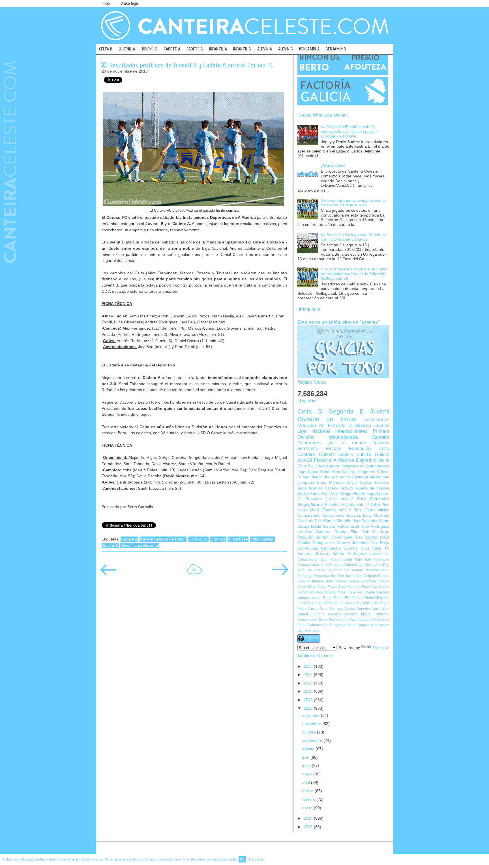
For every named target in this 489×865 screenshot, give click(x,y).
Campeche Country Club (345, 548)
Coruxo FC (198, 539)
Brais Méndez (330, 482)
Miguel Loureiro (311, 614)
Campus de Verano (331, 543)
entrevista (307, 448)
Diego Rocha (328, 620)
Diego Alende (353, 493)
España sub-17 (355, 505)
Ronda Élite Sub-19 (354, 532)
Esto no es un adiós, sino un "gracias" (338, 322)
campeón (305, 482)
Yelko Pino (379, 505)
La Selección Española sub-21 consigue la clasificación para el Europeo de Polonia (349, 131)
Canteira (380, 437)
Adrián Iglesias (334, 625)
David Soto (380, 608)
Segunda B (346, 411)
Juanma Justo (322, 581)
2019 (309, 675)
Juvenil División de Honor (343, 415)
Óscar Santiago (331, 608)
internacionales (351, 431)
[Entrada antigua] (280, 573)
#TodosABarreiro (376, 598)
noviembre (312, 724)
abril (306, 783)
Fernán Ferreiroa (365, 570)
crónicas (218, 539)
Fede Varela (371, 587)
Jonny (329, 477)
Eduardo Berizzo (313, 554)
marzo (308, 791)
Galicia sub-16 (354, 454)
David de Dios (310, 521)
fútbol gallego (262, 539)
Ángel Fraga (327, 587)
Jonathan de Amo (338, 603)
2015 (309, 708)
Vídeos (383, 472)
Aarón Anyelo (380, 625)
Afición (383, 510)
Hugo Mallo (308, 510)
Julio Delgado (332, 565)
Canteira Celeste (316, 454)
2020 (309, 666)
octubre (309, 732)
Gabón (349, 565)
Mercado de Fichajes (321, 425)
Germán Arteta (308, 565)
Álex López (366, 537)
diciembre (311, 715)
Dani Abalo (330, 559)
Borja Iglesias (310, 488)
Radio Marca (309, 493)
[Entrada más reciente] (108, 573)
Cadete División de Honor (163, 539)
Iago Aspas (307, 472)
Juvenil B (110, 545)
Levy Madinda (376, 515)
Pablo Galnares (309, 625)
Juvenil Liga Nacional (140, 545)
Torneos (381, 443)
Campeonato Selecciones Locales (329, 515)
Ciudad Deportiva (358, 608)
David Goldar (323, 526)
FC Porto (353, 598)
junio (307, 766)
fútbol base (238, 539)
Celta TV (380, 548)
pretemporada (343, 437)
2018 (309, 683)
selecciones (376, 419)
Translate (380, 648)
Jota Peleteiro (365, 521)
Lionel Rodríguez (376, 620)
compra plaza (308, 598)
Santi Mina (330, 472)
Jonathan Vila (365, 543)
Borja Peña (332, 598)
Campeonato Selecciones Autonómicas (352, 466)
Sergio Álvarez (310, 505)
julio (306, 757)
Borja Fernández (373, 499)
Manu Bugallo (359, 625)
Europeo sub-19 (310, 603)
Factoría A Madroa (334, 460)
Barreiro (382, 482)
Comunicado (307, 620)
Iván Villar (331, 493)
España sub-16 (336, 510)
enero (308, 808)
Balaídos (332, 505)
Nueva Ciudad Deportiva (356, 581)
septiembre (312, 740)
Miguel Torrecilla (375, 614)
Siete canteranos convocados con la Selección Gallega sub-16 (353, 202)
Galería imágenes (358, 472)
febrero (309, 799)
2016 (309, 700)
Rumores (313, 499)
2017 (309, 691)
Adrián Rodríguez (349, 554)
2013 (309, 827)
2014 (309, 818)
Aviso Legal (256, 859)
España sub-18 (339, 570)
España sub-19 (339, 488)
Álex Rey (382, 565)
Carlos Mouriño (338, 521)
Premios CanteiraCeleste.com (362, 477)
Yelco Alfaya (306, 587)
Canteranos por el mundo (331, 443)
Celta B (309, 411)
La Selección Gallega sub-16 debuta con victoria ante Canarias (353, 237)
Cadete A (129, 539)
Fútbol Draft (348, 526)
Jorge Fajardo (351, 620)
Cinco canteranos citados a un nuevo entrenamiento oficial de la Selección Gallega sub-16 (354, 274)
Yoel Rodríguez (375, 526)
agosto (309, 749)
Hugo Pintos (364, 565)
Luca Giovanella (308, 630)
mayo (307, 774)
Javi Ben (337, 576)
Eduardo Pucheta (343, 614)
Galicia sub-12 (339, 499)
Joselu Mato (352, 559)
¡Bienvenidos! (333, 166)
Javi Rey (356, 592)
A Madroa (360, 425)
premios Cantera (314, 532)
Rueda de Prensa (372, 488)
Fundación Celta (369, 448)
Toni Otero (364, 510)
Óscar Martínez (349, 587)
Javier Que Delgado (361, 576)
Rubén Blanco (310, 477)
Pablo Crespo (308, 608)
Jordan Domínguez (334, 537)
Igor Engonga (318, 576)
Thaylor (383, 581)
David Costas (359, 482)
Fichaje (333, 448)
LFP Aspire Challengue (371, 603)
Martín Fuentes (377, 592)
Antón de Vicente (311, 570)
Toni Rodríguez (377, 559)
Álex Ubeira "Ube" (331, 592)
